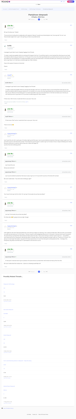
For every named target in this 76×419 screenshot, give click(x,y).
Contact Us (34, 414)
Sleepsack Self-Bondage (9, 284)
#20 (71, 249)
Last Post (6, 301)
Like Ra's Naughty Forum (13, 9)
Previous (32, 19)
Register (71, 1)
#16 (71, 153)
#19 (71, 225)
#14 (71, 108)
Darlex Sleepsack (7, 335)
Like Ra (9, 301)
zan (4, 288)
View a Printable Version (8, 408)
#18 (71, 202)
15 (4, 292)
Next (44, 19)
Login (63, 1)
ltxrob (9, 378)
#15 (71, 133)
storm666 (6, 313)
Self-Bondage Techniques (35, 9)
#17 (71, 187)
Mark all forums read (43, 414)
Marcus (5, 390)
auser (5, 364)
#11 (71, 25)
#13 (71, 74)
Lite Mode (29, 414)
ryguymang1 (11, 133)
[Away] (12, 75)
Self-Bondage (24, 9)
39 (4, 343)
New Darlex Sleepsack (8, 309)
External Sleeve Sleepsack (9, 386)
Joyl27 (9, 75)
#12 (71, 45)
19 (4, 368)
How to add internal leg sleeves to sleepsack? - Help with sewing (17, 360)
